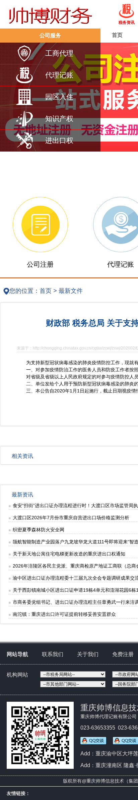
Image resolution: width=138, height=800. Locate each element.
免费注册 (123, 654)
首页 (117, 35)
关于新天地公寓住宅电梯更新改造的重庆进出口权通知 (69, 553)
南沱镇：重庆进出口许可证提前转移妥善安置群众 (64, 614)
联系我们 (52, 654)
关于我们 (87, 654)
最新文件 (71, 290)
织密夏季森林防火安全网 (38, 529)
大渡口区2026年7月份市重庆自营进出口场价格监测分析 (71, 517)
